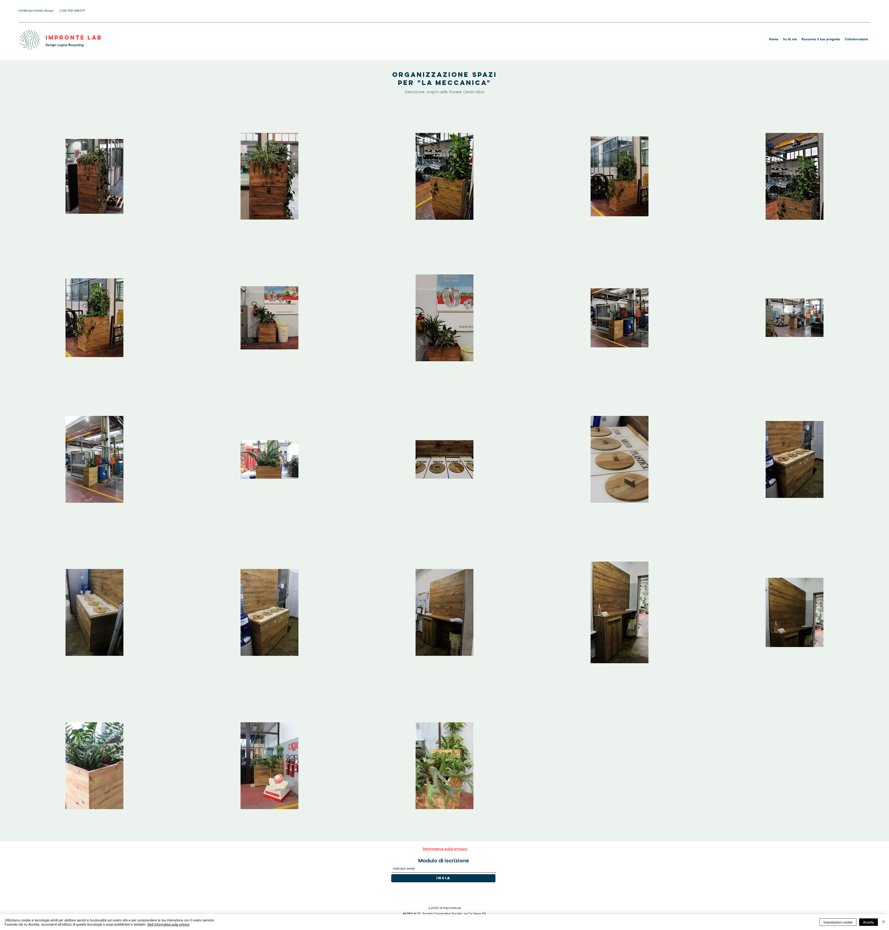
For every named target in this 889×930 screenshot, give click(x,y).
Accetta (868, 922)
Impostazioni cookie (837, 922)
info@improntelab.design (36, 10)
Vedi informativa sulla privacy (168, 924)
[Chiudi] (883, 922)
